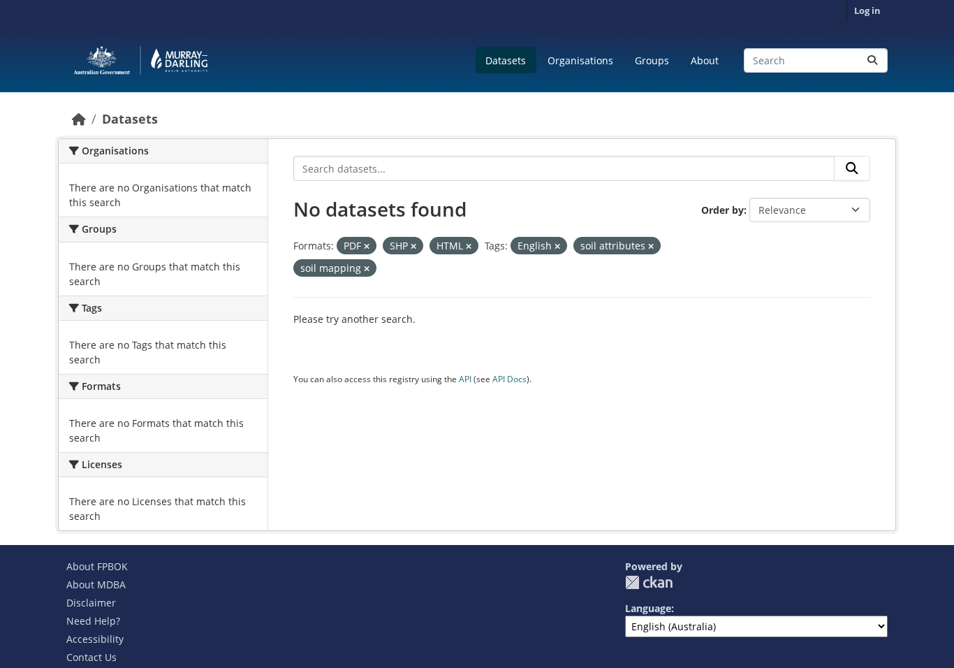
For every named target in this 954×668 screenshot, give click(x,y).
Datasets (505, 60)
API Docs (509, 379)
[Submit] (872, 60)
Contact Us (91, 657)
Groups (652, 60)
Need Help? (93, 620)
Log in (867, 10)
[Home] (79, 118)
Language (648, 608)
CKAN (649, 582)
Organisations (580, 60)
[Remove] (366, 246)
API (465, 379)
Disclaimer (91, 602)
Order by (722, 210)
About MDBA (96, 584)
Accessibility (95, 639)
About (705, 60)
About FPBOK (97, 566)
